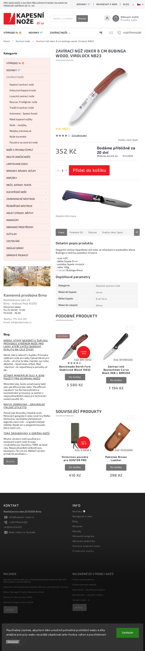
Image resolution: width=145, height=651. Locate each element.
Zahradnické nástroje (20, 198)
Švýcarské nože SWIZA (84, 584)
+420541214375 (13, 527)
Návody (76, 531)
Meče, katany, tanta (18, 184)
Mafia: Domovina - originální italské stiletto (24, 406)
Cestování (12, 241)
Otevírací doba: (12, 306)
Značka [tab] (112, 232)
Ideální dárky (15, 248)
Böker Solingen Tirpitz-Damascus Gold (24, 592)
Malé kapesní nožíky (21, 119)
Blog (126, 4)
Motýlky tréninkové (20, 130)
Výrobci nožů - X (80, 600)
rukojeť (61, 270)
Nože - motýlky (18, 125)
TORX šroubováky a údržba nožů (27, 433)
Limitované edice (17, 163)
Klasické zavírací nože (108, 285)
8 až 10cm (101, 298)
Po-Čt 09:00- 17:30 (14, 309)
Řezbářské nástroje (19, 205)
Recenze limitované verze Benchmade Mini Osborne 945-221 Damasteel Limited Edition (35, 580)
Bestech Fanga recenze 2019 (18, 602)
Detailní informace (66, 215)
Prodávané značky (83, 551)
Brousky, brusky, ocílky (21, 170)
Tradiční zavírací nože (22, 107)
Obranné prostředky (19, 227)
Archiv (10, 461)
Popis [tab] (61, 232)
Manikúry (12, 220)
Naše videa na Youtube (22, 532)
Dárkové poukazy (17, 255)
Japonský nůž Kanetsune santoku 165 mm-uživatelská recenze (36, 587)
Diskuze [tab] (92, 232)
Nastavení (13, 642)
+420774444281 (18, 522)
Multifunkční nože (18, 156)
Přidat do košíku (89, 170)
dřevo (99, 305)
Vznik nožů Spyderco (83, 579)
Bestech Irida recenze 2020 (18, 597)
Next (133, 327)
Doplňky (11, 177)
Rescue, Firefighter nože (23, 101)
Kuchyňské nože (16, 191)
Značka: (128, 139)
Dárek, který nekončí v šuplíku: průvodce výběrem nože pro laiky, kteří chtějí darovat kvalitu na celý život (26, 345)
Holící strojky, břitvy (19, 212)
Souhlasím (127, 633)
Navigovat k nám (106, 4)
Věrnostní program (83, 536)
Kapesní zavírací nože (22, 84)
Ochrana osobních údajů (86, 546)
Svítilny (11, 233)
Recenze (77, 526)
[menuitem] (14, 32)
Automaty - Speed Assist (23, 113)
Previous (128, 327)
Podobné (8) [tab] (76, 232)
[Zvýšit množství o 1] (66, 170)
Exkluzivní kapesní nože (23, 90)
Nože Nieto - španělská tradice (88, 590)
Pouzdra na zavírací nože (24, 142)
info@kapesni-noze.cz (21, 517)
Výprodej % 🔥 (15, 63)
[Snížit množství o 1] (58, 170)
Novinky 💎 (83, 4)
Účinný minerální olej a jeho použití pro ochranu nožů (24, 377)
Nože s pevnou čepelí (19, 149)
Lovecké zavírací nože (22, 96)
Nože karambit (18, 136)
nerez (99, 292)
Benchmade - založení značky (87, 595)
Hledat (82, 18)
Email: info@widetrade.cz (17, 322)
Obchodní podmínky (83, 541)
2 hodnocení (79, 136)
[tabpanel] (75, 362)
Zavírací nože (15, 77)
